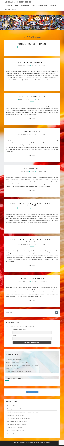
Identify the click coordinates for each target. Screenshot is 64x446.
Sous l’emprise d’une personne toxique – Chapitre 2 (32, 241)
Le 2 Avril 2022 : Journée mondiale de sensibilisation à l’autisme (22, 365)
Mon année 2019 (32, 132)
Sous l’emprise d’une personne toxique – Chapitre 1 (32, 204)
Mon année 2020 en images (32, 44)
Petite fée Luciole (11, 427)
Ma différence (32, 168)
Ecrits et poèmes (25, 5)
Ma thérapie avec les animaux (13, 359)
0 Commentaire (42, 47)
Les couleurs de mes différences (18, 2)
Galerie (33, 5)
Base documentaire (42, 5)
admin (34, 47)
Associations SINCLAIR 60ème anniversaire (17, 362)
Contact (14, 9)
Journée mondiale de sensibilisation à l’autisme (18, 371)
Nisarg (48, 442)
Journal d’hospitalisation (32, 97)
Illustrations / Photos (13, 415)
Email (14, 335)
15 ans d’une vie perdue (32, 278)
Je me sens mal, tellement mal (15, 430)
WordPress (37, 442)
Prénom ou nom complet (19, 329)
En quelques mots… (12, 409)
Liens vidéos (53, 5)
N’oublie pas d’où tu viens (12, 368)
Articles (16, 5)
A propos (7, 9)
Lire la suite (32, 84)
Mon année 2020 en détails (32, 62)
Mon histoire (8, 5)
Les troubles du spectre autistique (16, 418)
